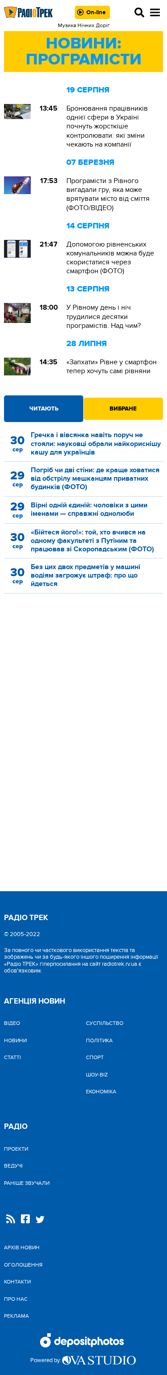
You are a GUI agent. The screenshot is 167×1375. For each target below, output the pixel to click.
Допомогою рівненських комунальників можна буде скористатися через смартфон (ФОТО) (110, 258)
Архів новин (22, 1247)
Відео (12, 1023)
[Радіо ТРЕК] (28, 12)
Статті (12, 1057)
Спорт (95, 1057)
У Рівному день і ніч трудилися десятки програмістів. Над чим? (103, 316)
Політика (99, 1040)
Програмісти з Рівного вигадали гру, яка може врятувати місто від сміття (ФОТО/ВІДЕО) (108, 194)
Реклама (16, 1316)
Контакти (17, 1282)
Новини (15, 1040)
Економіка (101, 1091)
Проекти (16, 1149)
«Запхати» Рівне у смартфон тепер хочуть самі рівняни (111, 366)
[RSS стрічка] (10, 1220)
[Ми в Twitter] (40, 1220)
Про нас (16, 1299)
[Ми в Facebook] (25, 1220)
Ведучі (13, 1166)
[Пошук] (139, 12)
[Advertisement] (83, 678)
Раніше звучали (26, 1183)
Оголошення (23, 1265)
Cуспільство (104, 1023)
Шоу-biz (97, 1075)
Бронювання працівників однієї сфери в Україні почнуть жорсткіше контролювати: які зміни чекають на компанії (107, 126)
